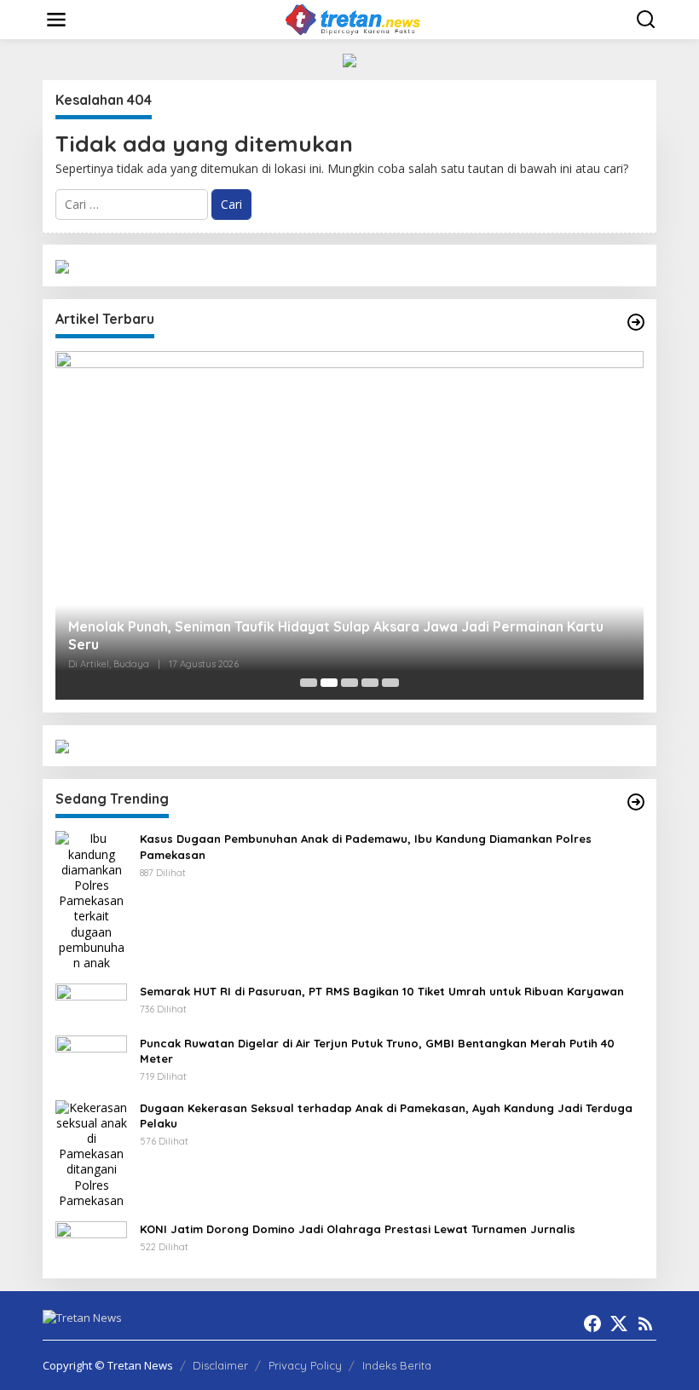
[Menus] (56, 19)
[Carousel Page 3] (349, 682)
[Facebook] (592, 1323)
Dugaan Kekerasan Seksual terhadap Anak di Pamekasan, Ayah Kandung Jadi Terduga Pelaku (386, 1115)
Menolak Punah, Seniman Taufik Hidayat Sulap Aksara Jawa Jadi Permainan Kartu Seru (336, 635)
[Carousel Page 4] (369, 682)
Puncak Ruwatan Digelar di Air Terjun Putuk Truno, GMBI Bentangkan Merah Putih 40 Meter (377, 1050)
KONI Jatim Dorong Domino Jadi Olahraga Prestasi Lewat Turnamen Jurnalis (357, 1229)
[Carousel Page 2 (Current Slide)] (329, 682)
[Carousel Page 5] (390, 682)
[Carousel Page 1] (308, 682)
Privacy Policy (305, 1365)
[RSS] (645, 1323)
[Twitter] (619, 1323)
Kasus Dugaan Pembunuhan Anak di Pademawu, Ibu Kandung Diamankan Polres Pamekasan (366, 846)
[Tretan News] (352, 18)
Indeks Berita (396, 1365)
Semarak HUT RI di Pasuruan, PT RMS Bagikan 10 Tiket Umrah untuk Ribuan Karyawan (382, 991)
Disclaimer (220, 1365)
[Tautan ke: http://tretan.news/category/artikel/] (636, 322)
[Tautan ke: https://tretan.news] (636, 802)
